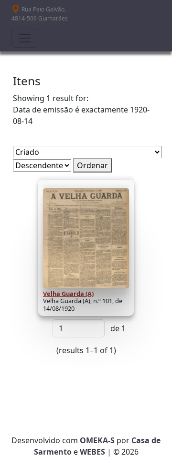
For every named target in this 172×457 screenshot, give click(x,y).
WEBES (92, 452)
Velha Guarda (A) (68, 293)
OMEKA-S (97, 440)
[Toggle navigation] (24, 38)
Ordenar (92, 165)
